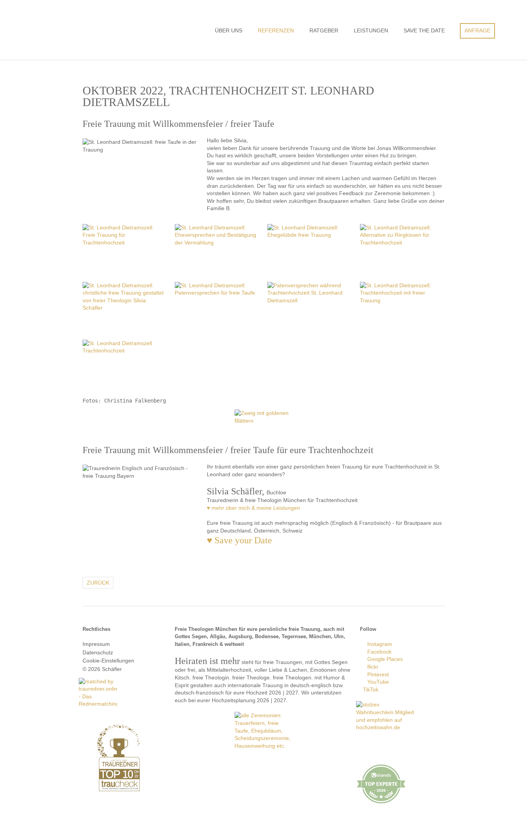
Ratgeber (323, 30)
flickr (371, 667)
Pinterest (376, 674)
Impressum (96, 644)
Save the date (424, 30)
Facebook (378, 652)
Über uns (228, 30)
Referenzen (276, 30)
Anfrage (477, 30)
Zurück (98, 583)
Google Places (383, 659)
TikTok (369, 689)
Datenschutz (98, 652)
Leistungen (371, 30)
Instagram (378, 644)
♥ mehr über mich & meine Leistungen (253, 508)
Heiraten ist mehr (109, 28)
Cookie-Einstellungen (108, 660)
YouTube (376, 682)
